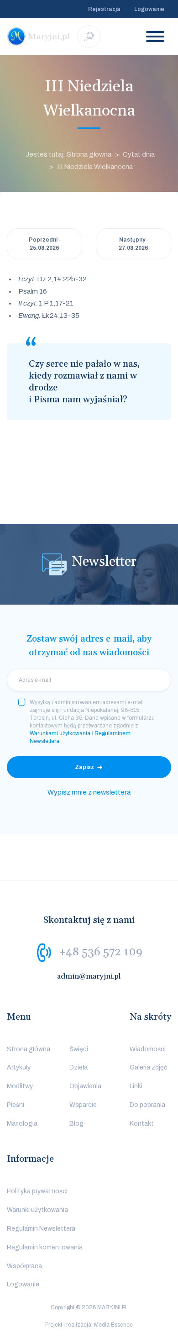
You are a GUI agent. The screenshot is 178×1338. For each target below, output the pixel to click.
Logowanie (149, 9)
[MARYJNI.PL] (39, 36)
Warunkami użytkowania (60, 733)
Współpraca (24, 1266)
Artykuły (19, 1067)
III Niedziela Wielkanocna (95, 166)
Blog (76, 1123)
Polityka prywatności (37, 1191)
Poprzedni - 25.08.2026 (45, 244)
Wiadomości (148, 1049)
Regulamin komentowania (45, 1247)
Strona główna (28, 1049)
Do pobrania (147, 1104)
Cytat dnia (139, 154)
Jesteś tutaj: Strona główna (68, 154)
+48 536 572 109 (100, 952)
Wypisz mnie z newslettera (89, 792)
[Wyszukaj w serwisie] (89, 36)
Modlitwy (20, 1086)
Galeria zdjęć (148, 1067)
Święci (78, 1049)
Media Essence (113, 1325)
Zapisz (84, 767)
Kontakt (142, 1123)
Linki (136, 1086)
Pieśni (15, 1104)
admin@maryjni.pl (89, 976)
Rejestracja (104, 9)
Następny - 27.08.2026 (133, 244)
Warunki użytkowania (37, 1209)
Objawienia (85, 1086)
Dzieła (78, 1067)
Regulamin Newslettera (41, 1228)
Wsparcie (83, 1104)
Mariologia (22, 1123)
